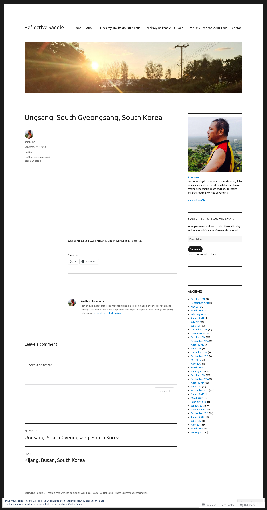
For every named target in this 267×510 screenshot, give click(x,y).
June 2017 (196, 325)
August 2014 (197, 383)
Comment (164, 391)
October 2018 (198, 299)
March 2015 (197, 367)
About (90, 28)
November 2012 (199, 409)
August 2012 (197, 417)
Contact (237, 28)
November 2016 (199, 333)
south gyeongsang (34, 157)
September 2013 (200, 390)
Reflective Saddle (44, 27)
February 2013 (198, 402)
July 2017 (196, 322)
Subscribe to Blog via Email (211, 218)
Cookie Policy (75, 504)
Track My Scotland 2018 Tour (207, 28)
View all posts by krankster (108, 313)
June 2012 (196, 421)
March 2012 (197, 428)
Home (77, 28)
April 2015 (196, 363)
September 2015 (200, 356)
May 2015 (196, 360)
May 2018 (196, 306)
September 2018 (200, 303)
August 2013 (197, 394)
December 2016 (199, 329)
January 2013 (198, 405)
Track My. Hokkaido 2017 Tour (120, 28)
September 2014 (200, 379)
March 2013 (197, 398)
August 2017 (197, 318)
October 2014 (198, 375)
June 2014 (196, 386)
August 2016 (197, 344)
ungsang (36, 160)
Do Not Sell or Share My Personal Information (124, 493)
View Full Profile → (198, 200)
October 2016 (198, 337)
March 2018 (197, 310)
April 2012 (196, 424)
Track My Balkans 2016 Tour (164, 28)
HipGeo (29, 152)
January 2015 (198, 371)
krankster (30, 141)
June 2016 (196, 348)
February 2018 (198, 314)
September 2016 (200, 341)
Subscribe (195, 249)
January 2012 (198, 432)
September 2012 (200, 413)
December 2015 (199, 352)
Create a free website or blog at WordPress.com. (72, 493)
